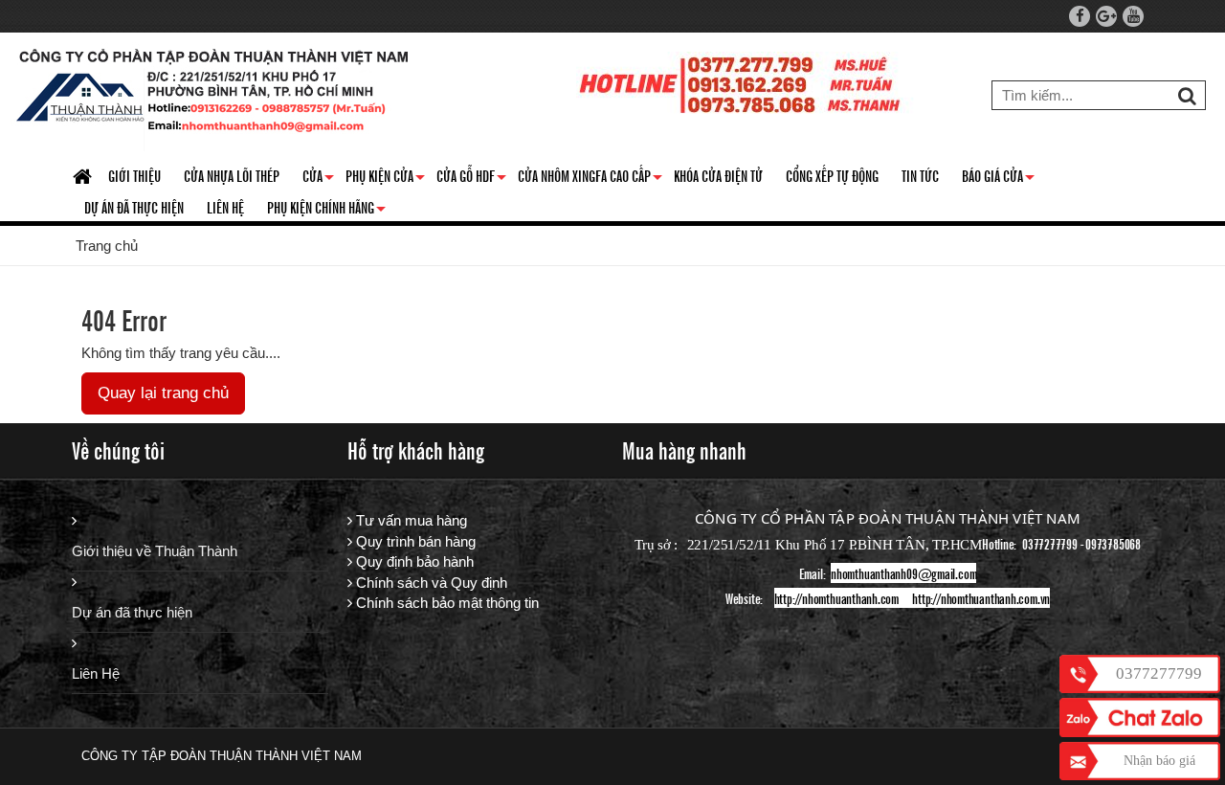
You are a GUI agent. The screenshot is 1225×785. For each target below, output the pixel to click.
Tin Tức (920, 175)
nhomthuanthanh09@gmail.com (903, 573)
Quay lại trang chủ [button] (163, 393)
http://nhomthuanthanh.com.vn (981, 598)
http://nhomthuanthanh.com (836, 598)
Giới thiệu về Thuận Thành (154, 551)
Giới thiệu (134, 175)
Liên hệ (225, 206)
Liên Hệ (96, 673)
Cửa (318, 179)
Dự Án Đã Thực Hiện (134, 206)
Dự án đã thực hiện (132, 612)
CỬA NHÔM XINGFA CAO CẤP (590, 179)
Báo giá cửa (998, 179)
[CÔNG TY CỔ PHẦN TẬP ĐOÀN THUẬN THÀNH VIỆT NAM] (213, 95)
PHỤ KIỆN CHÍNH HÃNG (326, 210)
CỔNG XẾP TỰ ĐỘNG (832, 175)
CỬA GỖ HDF (471, 179)
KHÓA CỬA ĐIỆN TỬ (718, 175)
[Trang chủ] (85, 177)
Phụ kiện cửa (385, 179)
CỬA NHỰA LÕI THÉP (231, 175)
